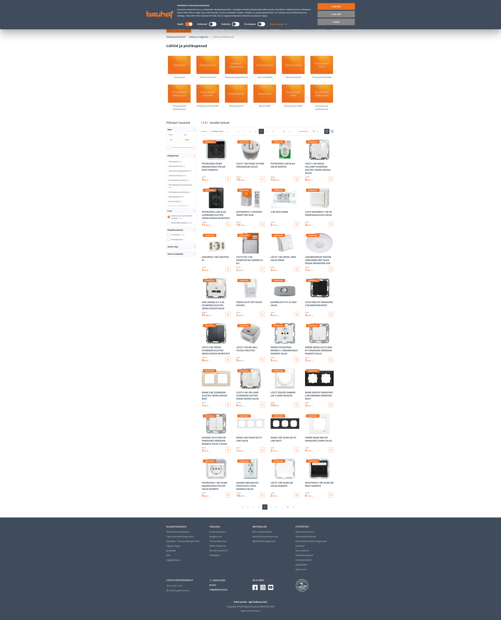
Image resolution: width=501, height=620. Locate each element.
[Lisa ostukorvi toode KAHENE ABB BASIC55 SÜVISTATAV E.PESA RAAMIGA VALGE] (262, 495)
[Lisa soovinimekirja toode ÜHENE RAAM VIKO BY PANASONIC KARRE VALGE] (307, 432)
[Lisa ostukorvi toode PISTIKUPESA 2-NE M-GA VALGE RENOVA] (296, 179)
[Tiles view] (326, 131)
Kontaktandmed (303, 560)
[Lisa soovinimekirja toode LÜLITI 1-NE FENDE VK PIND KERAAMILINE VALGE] (238, 158)
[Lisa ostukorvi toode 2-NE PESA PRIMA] (296, 224)
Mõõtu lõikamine (217, 545)
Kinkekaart (214, 555)
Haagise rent (215, 536)
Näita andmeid (276, 24)
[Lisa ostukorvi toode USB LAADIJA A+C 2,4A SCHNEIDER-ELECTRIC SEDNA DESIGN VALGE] (228, 314)
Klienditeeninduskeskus (178, 531)
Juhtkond (300, 545)
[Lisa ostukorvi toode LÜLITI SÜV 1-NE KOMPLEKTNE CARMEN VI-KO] (262, 269)
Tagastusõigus (173, 545)
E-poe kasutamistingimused (180, 536)
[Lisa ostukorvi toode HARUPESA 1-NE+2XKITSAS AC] (228, 269)
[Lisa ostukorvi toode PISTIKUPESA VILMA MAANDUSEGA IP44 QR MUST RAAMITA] (228, 179)
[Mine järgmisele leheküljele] (289, 131)
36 (284, 131)
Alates (171, 135)
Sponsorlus (301, 569)
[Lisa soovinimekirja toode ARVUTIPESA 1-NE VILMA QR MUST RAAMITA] (307, 477)
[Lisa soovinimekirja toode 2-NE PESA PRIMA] (273, 206)
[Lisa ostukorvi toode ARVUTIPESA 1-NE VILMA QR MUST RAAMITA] (331, 495)
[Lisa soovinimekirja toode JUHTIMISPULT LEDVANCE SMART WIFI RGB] (238, 206)
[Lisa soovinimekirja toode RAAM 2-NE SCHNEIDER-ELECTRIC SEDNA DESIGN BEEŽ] (204, 387)
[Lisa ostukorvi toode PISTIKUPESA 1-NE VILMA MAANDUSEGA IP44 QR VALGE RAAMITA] (228, 495)
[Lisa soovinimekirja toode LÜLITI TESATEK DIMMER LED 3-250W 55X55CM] (273, 387)
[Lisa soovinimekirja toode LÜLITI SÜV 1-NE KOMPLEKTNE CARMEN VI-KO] (238, 251)
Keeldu (336, 22)
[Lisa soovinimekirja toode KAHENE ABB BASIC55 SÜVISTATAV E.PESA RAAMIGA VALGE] (238, 477)
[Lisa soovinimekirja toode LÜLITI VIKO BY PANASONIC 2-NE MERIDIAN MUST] (307, 297)
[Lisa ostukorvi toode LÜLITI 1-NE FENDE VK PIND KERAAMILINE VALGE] (262, 179)
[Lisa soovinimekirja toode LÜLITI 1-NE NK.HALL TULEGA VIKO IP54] (238, 342)
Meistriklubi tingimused (264, 541)
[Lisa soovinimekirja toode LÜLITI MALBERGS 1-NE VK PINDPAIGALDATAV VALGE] (307, 206)
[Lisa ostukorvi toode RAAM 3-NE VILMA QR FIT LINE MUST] (296, 449)
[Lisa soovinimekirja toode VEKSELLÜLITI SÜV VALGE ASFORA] (238, 297)
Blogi (212, 585)
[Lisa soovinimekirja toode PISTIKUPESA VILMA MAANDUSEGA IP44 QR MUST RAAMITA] (204, 158)
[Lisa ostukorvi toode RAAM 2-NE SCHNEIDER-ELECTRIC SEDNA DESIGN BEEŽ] (228, 404)
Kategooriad (173, 156)
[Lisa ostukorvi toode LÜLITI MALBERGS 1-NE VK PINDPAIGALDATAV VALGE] (331, 224)
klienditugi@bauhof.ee (179, 590)
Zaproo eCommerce (250, 610)
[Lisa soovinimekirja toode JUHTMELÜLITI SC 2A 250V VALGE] (273, 297)
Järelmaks (171, 550)
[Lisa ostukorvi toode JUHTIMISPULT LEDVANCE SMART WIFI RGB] (262, 224)
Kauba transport (217, 531)
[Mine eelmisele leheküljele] (238, 131)
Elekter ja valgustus (199, 36)
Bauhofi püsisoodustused (265, 536)
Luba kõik (336, 6)
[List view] (332, 131)
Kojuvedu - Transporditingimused (182, 541)
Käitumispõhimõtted (306, 536)
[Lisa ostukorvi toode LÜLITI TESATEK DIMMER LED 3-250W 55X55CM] (296, 404)
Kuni (185, 135)
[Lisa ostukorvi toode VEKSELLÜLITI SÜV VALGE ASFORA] (262, 314)
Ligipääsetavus (173, 560)
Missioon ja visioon (305, 531)
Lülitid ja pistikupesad (223, 36)
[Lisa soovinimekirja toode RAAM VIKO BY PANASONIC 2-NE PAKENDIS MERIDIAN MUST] (307, 387)
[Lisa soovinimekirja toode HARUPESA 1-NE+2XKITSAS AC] (204, 251)
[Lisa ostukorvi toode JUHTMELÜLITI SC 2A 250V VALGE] (296, 314)
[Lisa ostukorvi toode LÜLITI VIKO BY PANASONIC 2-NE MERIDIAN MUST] (331, 314)
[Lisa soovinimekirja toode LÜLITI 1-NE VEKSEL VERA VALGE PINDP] (273, 251)
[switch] (212, 24)
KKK (168, 555)
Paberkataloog (218, 589)
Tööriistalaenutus (218, 541)
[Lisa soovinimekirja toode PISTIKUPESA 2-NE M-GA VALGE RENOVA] (273, 158)
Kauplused (219, 580)
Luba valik (336, 14)
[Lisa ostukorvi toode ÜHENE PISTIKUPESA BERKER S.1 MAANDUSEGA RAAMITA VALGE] (296, 359)
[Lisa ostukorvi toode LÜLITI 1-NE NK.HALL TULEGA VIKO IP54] (262, 359)
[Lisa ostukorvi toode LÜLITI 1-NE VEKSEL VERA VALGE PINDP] (296, 269)
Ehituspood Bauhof (176, 36)
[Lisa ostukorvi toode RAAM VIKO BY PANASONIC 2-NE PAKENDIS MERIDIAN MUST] (331, 404)
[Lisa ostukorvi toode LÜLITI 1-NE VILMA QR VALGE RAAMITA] (296, 495)
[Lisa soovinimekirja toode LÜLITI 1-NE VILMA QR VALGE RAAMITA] (273, 477)
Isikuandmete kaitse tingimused (311, 541)
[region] (268, 318)
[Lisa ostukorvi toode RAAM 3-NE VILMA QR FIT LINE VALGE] (262, 449)
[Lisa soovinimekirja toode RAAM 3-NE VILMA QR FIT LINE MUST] (273, 432)
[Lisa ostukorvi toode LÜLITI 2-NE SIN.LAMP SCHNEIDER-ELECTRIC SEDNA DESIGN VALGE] (262, 404)
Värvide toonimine (218, 550)
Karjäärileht (301, 564)
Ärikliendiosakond (304, 555)
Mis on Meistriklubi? (262, 531)
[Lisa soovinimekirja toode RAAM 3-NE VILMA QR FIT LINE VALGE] (238, 432)
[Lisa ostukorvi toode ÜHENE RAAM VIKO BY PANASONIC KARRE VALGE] (331, 449)
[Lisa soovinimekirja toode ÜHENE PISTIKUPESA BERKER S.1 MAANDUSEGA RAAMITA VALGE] (273, 342)
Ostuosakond (302, 550)
